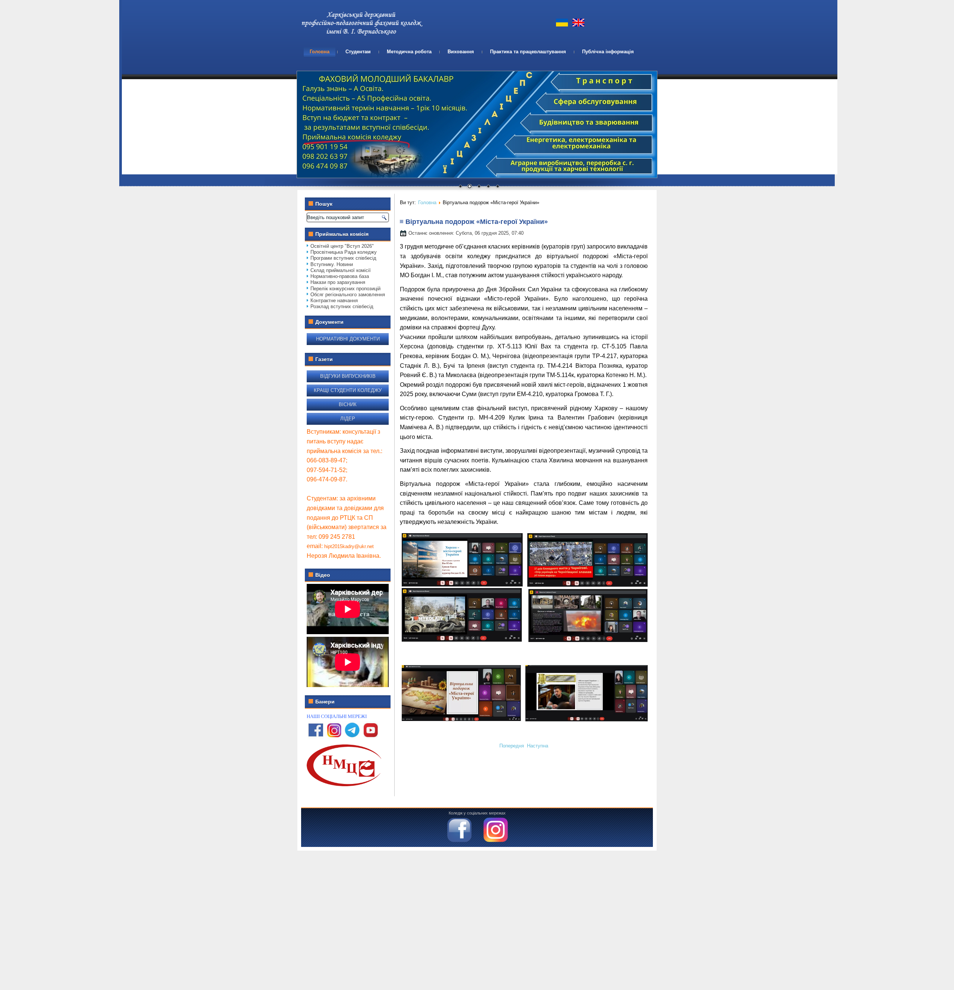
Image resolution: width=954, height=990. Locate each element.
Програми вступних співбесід (343, 258)
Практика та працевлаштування (528, 51)
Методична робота (409, 51)
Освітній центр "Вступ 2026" (342, 246)
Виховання (461, 51)
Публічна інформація (608, 51)
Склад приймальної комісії (340, 270)
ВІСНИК (348, 404)
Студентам (358, 51)
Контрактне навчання (334, 300)
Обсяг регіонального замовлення (347, 294)
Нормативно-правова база (339, 276)
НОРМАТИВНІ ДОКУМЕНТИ (348, 339)
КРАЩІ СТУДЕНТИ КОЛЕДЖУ (348, 390)
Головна (319, 51)
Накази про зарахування (337, 282)
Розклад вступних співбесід (341, 306)
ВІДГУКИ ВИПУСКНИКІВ (348, 376)
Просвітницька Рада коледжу (343, 252)
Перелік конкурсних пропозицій (345, 288)
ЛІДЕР (347, 418)
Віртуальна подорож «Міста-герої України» (476, 221)
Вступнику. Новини (331, 264)
